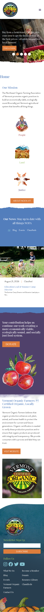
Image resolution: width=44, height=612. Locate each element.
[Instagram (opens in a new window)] (5, 565)
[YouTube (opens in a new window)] (22, 565)
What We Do (8, 570)
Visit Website (11, 451)
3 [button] (21, 54)
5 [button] (29, 54)
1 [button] (13, 54)
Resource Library (30, 579)
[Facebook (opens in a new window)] (10, 565)
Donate (11, 344)
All (9, 230)
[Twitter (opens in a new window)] (16, 565)
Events (22, 230)
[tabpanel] (22, 274)
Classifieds (31, 230)
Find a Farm (9, 48)
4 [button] (25, 54)
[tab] (9, 230)
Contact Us (8, 592)
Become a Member (30, 570)
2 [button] (17, 54)
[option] (22, 41)
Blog (15, 230)
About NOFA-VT (22, 200)
